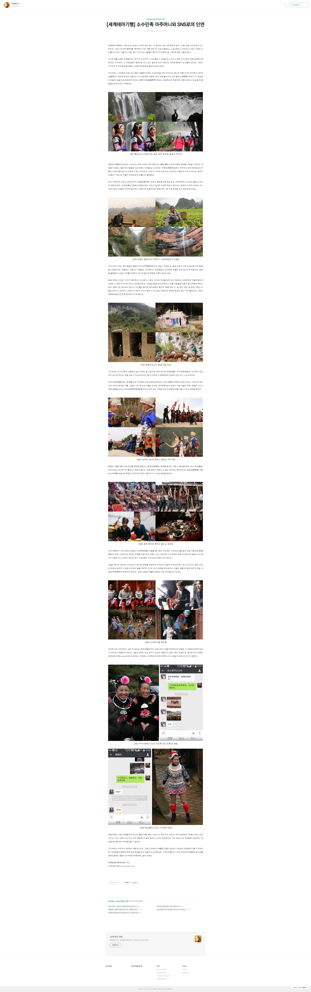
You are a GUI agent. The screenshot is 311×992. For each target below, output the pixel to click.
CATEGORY (296, 5)
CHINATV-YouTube (163, 976)
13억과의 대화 (116, 937)
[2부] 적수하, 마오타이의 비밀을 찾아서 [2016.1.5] (122, 906)
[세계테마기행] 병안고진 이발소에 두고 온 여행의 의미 (123, 912)
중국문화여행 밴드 (162, 973)
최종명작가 (15, 4)
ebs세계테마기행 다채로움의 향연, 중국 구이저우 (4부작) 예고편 (172, 909)
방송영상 (111, 901)
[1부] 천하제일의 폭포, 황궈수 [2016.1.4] (168, 906)
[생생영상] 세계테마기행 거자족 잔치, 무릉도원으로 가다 (123, 909)
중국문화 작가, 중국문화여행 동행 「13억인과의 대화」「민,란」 (129, 940)
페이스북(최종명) (161, 969)
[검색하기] (285, 5)
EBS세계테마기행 (162, 979)
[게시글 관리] (118, 882)
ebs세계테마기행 (122, 901)
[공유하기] (115, 882)
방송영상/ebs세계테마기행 (155, 19)
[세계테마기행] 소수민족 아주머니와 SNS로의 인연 (156, 24)
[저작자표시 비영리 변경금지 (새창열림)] (135, 883)
